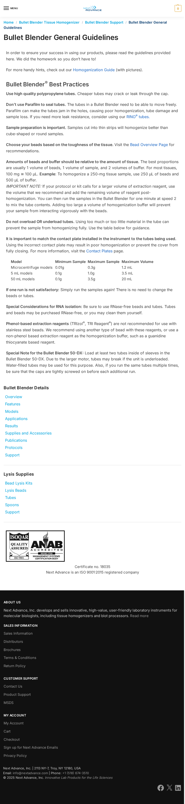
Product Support (17, 694)
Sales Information (18, 633)
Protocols (13, 447)
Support (12, 455)
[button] (177, 8)
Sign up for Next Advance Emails (31, 747)
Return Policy (15, 666)
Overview (13, 396)
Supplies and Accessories (28, 433)
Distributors (13, 641)
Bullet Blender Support (104, 22)
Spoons (12, 504)
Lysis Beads (15, 490)
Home (9, 22)
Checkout (12, 739)
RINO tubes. (138, 116)
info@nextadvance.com (30, 773)
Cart (7, 731)
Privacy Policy (15, 755)
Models (11, 411)
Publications (16, 440)
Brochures (12, 650)
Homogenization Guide (94, 69)
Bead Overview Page (149, 144)
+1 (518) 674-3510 (75, 773)
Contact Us (13, 686)
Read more (139, 615)
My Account (14, 723)
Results (11, 425)
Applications (16, 418)
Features (12, 404)
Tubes (10, 497)
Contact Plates (99, 251)
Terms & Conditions (20, 658)
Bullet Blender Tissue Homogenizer (49, 22)
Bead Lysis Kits (18, 483)
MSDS (8, 703)
